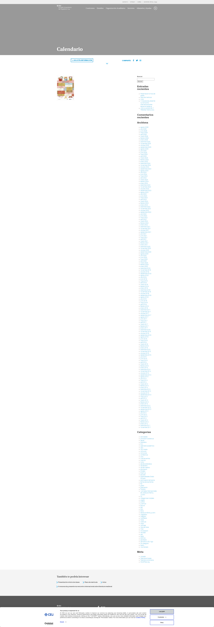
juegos (142, 500)
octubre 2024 (144, 167)
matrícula (143, 522)
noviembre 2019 (145, 270)
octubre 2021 (144, 230)
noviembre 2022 (145, 208)
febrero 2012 (144, 422)
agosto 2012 (144, 411)
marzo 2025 (144, 158)
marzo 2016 (144, 344)
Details (62, 622)
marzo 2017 (144, 324)
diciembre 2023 (145, 185)
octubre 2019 (144, 272)
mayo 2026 (144, 133)
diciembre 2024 (145, 163)
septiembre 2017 (145, 315)
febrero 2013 (144, 402)
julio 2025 (143, 151)
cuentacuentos (145, 458)
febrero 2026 (144, 138)
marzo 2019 (144, 284)
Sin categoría (144, 543)
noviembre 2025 (145, 143)
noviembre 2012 (145, 407)
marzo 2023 (144, 201)
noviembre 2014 (145, 371)
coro (141, 457)
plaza (142, 536)
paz (141, 534)
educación (143, 469)
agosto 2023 (144, 192)
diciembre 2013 (145, 389)
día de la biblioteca (146, 464)
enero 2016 (144, 348)
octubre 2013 (144, 393)
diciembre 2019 (145, 268)
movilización (144, 531)
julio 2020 (143, 255)
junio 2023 (143, 196)
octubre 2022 (144, 210)
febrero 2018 (144, 306)
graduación (144, 487)
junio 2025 (143, 152)
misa (141, 529)
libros (142, 511)
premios (143, 538)
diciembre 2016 (145, 330)
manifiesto (143, 518)
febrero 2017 (144, 326)
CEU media (143, 449)
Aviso (142, 99)
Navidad (143, 532)
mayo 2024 (144, 176)
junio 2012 (143, 415)
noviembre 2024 (145, 165)
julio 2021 (143, 234)
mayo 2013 (144, 396)
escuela (142, 475)
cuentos (143, 460)
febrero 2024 (144, 181)
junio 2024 (143, 174)
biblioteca (143, 442)
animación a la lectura (147, 438)
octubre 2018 (144, 293)
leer (141, 507)
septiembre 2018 (145, 295)
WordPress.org (145, 562)
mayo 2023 (144, 198)
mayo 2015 (144, 360)
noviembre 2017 (145, 311)
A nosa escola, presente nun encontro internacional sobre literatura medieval (147, 103)
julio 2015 (143, 357)
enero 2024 (144, 183)
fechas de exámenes (146, 482)
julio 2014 (143, 378)
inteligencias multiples (147, 498)
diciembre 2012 (145, 406)
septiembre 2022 (145, 212)
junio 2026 (143, 131)
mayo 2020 (144, 259)
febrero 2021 (144, 243)
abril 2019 (143, 283)
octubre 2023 (144, 189)
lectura (142, 505)
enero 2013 (144, 404)
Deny (161, 622)
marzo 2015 (144, 364)
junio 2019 (143, 279)
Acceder (143, 556)
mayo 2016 (144, 340)
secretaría (143, 540)
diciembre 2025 (145, 142)
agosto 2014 (144, 377)
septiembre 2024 (145, 169)
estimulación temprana (147, 480)
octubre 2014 (144, 373)
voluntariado (144, 547)
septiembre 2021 (145, 232)
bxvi (141, 444)
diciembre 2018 (145, 290)
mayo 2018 (144, 302)
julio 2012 (143, 413)
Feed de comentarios (147, 560)
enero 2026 (144, 140)
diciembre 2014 (145, 369)
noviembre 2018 (145, 292)
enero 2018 (144, 308)
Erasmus (143, 473)
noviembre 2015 (145, 351)
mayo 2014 (144, 380)
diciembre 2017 (145, 310)
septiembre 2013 (145, 395)
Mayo (142, 523)
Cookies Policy (140, 617)
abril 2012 (143, 418)
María (142, 520)
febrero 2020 (144, 264)
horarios (142, 489)
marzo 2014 (144, 384)
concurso (143, 451)
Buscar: (140, 76)
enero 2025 (144, 161)
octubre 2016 (144, 333)
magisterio (143, 514)
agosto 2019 (144, 275)
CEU (141, 448)
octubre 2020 (144, 250)
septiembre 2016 (145, 335)
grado (142, 485)
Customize (161, 617)
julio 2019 (143, 277)
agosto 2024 (144, 171)
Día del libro (143, 466)
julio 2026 (143, 129)
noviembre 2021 (145, 228)
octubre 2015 (144, 353)
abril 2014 (143, 382)
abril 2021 (143, 239)
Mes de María (144, 527)
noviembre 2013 (145, 391)
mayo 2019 (144, 281)
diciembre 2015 (145, 349)
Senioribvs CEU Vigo (146, 541)
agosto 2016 (144, 337)
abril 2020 (143, 261)
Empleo (142, 471)
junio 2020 (143, 257)
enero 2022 (144, 225)
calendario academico (147, 446)
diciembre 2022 (145, 207)
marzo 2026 (144, 136)
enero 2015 (144, 367)
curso (142, 462)
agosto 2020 (144, 254)
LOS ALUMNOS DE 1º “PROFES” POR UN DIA (147, 109)
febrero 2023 (144, 203)
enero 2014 (144, 387)
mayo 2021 (144, 237)
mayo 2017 (144, 321)
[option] (107, 29)
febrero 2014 (144, 386)
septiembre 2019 (145, 273)
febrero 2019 (144, 286)
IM (141, 496)
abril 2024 (143, 178)
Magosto (143, 516)
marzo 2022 (144, 221)
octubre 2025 (144, 145)
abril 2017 (143, 322)
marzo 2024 (144, 180)
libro (141, 509)
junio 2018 (143, 301)
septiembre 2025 (145, 147)
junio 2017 (143, 319)
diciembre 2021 (145, 227)
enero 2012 (144, 424)
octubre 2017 (144, 313)
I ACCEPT (162, 611)
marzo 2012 (144, 420)
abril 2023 (143, 199)
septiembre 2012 (145, 409)
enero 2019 (144, 288)
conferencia (144, 455)
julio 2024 (143, 172)
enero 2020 (144, 266)
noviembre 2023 (145, 187)
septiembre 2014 (145, 375)
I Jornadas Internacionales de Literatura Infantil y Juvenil (148, 492)
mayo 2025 (144, 154)
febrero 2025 (144, 160)
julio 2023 (143, 194)
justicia (142, 502)
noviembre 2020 (145, 248)
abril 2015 (143, 362)
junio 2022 (143, 216)
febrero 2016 (144, 346)
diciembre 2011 (145, 425)
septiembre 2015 (145, 355)
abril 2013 (143, 398)
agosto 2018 (144, 297)
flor (141, 484)
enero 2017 (144, 328)
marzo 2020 (144, 263)
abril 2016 (143, 342)
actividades (144, 437)
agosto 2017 (144, 317)
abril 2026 (143, 134)
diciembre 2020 (145, 246)
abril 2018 (143, 304)
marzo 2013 (144, 400)
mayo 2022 (144, 217)
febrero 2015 (144, 366)
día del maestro (145, 467)
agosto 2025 (144, 149)
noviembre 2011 (145, 427)
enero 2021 (144, 245)
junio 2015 (143, 358)
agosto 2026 (144, 127)
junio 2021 (143, 236)
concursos (143, 453)
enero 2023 (144, 205)
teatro (142, 545)
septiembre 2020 (145, 252)
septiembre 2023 (145, 190)
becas (142, 440)
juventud (143, 504)
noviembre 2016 (145, 331)
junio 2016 (143, 339)
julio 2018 (143, 299)
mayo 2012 (144, 416)
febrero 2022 (144, 223)
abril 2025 (143, 156)
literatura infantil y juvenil (147, 513)
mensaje (143, 525)
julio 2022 (143, 214)
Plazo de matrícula (146, 97)
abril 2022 (143, 219)
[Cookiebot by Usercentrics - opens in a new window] (49, 623)
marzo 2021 (144, 241)
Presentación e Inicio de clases (69, 582)
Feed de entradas (145, 558)
